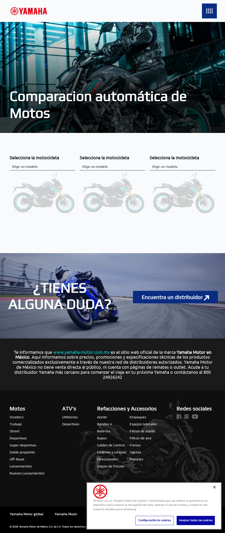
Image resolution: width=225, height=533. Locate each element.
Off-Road (17, 459)
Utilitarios (70, 417)
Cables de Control (111, 445)
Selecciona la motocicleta (34, 157)
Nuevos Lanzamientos (27, 473)
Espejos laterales (143, 424)
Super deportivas (23, 445)
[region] (154, 505)
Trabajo (16, 424)
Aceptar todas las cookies (195, 520)
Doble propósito (22, 452)
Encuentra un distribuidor (173, 297)
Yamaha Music (65, 514)
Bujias (102, 438)
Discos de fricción (111, 466)
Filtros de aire (141, 438)
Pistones (136, 459)
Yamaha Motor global (26, 514)
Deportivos (70, 424)
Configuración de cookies (154, 520)
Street (15, 431)
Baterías (104, 431)
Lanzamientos (21, 466)
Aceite (102, 417)
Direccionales (107, 459)
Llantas (135, 452)
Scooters (17, 417)
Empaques (138, 417)
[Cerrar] (214, 487)
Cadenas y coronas (112, 452)
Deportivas (18, 438)
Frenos (135, 445)
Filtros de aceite (142, 431)
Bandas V (104, 424)
